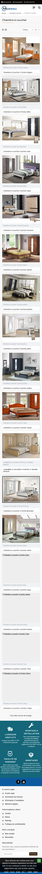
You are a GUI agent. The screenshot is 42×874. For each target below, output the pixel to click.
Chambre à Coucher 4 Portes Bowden (18, 511)
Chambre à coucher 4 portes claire (17, 550)
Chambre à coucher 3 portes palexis (17, 309)
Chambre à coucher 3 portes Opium (17, 270)
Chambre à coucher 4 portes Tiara (17, 669)
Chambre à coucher (15, 13)
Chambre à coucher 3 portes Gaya (17, 191)
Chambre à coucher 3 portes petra (17, 349)
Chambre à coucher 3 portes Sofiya (17, 388)
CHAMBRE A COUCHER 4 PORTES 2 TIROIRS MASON (20, 470)
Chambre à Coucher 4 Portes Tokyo (17, 708)
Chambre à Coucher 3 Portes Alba (16, 112)
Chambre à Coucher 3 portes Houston (18, 230)
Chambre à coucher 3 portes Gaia (16, 151)
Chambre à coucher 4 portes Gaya (17, 590)
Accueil (4, 13)
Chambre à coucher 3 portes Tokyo (17, 428)
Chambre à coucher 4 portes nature (17, 629)
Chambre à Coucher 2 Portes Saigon (17, 72)
